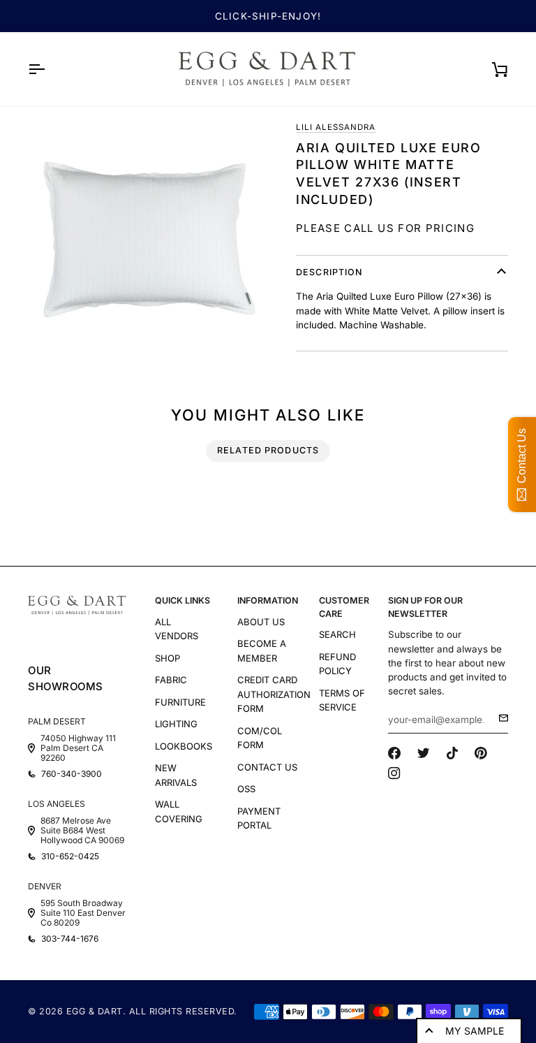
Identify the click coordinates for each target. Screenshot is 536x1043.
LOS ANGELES (56, 803)
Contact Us (267, 767)
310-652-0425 (70, 856)
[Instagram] (394, 773)
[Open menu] (49, 69)
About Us (261, 621)
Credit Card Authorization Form (274, 694)
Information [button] (267, 600)
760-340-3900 (71, 774)
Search (337, 634)
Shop (167, 658)
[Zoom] (148, 239)
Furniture (180, 702)
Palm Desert (57, 721)
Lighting (176, 723)
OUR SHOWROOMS (65, 678)
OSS (246, 788)
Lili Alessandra (336, 127)
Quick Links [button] (182, 600)
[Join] (499, 718)
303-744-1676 (69, 939)
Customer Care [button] (344, 607)
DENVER (44, 886)
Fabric (171, 679)
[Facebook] (394, 753)
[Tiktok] (452, 753)
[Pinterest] (481, 753)
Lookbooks (183, 746)
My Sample (474, 1031)
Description (329, 272)
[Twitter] (423, 753)
